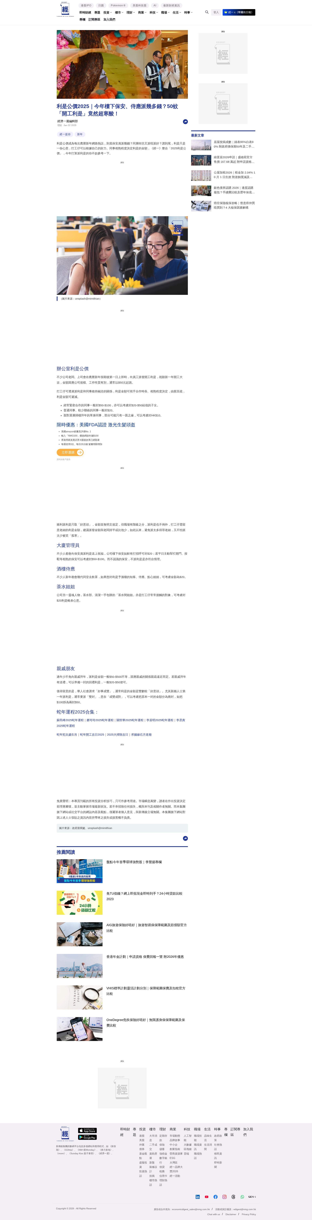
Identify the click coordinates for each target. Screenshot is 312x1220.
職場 (164, 12)
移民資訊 (218, 1155)
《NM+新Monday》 (87, 1150)
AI (155, 5)
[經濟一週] (65, 9)
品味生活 (208, 1138)
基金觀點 (143, 1155)
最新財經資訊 (171, 5)
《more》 (61, 1153)
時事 (187, 12)
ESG (172, 1158)
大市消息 (153, 1138)
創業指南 (175, 1149)
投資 (106, 12)
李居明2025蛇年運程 (159, 720)
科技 (153, 12)
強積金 (163, 1153)
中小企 (173, 1144)
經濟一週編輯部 (67, 121)
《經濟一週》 (104, 1153)
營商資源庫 (176, 1153)
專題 (97, 12)
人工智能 (188, 1138)
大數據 (188, 1144)
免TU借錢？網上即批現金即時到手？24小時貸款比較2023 (144, 896)
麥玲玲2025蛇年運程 (100, 720)
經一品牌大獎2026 (176, 1169)
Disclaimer (231, 1214)
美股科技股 (140, 5)
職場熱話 (198, 1155)
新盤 (152, 1162)
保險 (162, 1144)
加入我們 (109, 19)
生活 (176, 12)
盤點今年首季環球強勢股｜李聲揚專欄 (134, 862)
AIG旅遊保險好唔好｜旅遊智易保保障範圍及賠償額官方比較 (146, 927)
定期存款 (163, 1138)
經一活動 (175, 1176)
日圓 (101, 5)
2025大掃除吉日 (117, 734)
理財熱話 (163, 1182)
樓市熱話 (153, 1182)
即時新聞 (218, 1164)
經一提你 (65, 134)
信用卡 (163, 1176)
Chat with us (213, 1214)
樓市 (118, 12)
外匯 (141, 1144)
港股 (141, 1135)
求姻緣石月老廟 (141, 734)
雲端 (186, 1153)
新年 (80, 134)
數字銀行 (163, 1160)
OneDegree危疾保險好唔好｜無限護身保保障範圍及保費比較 (145, 1022)
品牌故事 (175, 1140)
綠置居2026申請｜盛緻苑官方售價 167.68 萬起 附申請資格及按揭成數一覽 (234, 160)
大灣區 (173, 1162)
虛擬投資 (143, 1164)
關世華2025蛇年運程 (130, 720)
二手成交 (153, 1146)
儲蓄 (162, 1149)
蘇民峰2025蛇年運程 (70, 720)
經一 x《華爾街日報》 (241, 12)
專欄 (82, 19)
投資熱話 (143, 1173)
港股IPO (86, 5)
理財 (129, 12)
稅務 (162, 1171)
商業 (141, 12)
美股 (141, 1140)
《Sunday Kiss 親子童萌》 (81, 1153)
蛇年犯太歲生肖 (67, 734)
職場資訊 (198, 1146)
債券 (141, 1149)
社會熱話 (218, 1146)
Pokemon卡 (118, 5)
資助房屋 (153, 1155)
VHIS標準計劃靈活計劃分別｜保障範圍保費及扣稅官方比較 (145, 990)
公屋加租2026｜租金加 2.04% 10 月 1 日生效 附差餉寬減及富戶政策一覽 (234, 175)
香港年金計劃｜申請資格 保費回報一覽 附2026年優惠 (145, 956)
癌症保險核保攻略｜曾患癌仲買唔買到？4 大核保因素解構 (234, 205)
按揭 (152, 1176)
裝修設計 (153, 1169)
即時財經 (85, 12)
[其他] (185, 121)
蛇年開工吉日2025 (92, 734)
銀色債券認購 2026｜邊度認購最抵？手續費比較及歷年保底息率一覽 (234, 190)
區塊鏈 (188, 1149)
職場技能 (198, 1138)
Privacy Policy (249, 1214)
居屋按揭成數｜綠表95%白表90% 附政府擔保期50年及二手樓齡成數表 (234, 144)
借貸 (162, 1167)
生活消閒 (208, 1146)
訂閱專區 (94, 19)
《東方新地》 (105, 1150)
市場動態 (175, 1135)
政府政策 (218, 1138)
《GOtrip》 (68, 1150)
